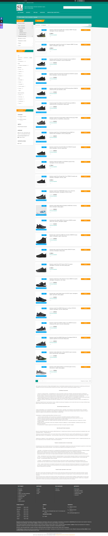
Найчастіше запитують (53, 12)
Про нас (36, 12)
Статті (19, 45)
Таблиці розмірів (78, 493)
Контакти (42, 12)
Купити (85, 29)
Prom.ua (60, 533)
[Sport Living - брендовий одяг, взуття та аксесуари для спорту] (19, 7)
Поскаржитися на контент (60, 534)
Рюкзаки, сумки (21, 496)
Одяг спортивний (21, 25)
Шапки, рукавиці (22, 501)
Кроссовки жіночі (23, 34)
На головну (21, 12)
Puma (38, 490)
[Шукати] (90, 7)
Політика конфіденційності (70, 534)
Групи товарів (21, 17)
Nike (38, 493)
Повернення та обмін (22, 40)
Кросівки (21, 29)
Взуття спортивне (29, 17)
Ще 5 (20, 90)
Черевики (21, 31)
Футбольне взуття (23, 32)
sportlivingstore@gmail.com (24, 135)
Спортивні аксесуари (22, 36)
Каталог (28, 12)
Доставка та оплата (22, 38)
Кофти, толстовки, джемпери (24, 493)
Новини (19, 43)
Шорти (20, 499)
